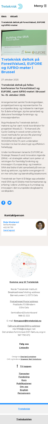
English (24, 390)
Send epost (9, 230)
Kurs (24, 380)
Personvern (24, 393)
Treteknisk (24, 409)
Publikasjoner (24, 383)
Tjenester (24, 374)
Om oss (24, 387)
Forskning (24, 377)
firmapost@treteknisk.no (27, 321)
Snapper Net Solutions (31, 359)
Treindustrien (24, 419)
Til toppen (25, 366)
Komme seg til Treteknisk (24, 282)
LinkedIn (24, 348)
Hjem (4, 16)
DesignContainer (28, 357)
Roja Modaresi (11, 222)
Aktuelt (14, 16)
